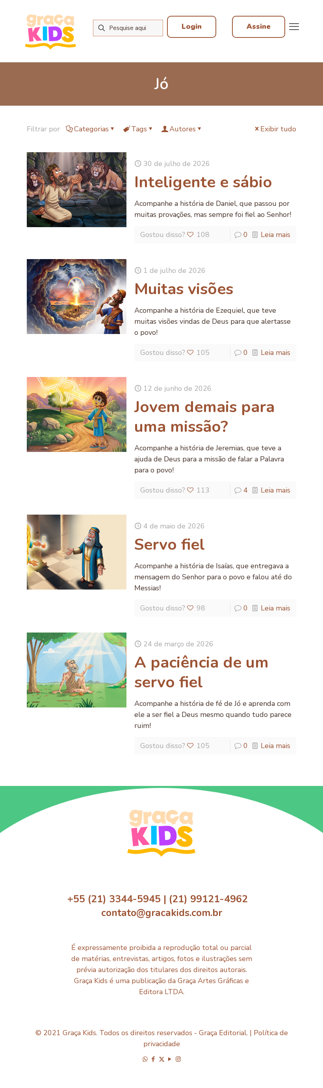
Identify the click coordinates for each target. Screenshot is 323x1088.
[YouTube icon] (170, 1059)
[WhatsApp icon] (145, 1059)
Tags (139, 129)
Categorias (91, 129)
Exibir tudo (278, 129)
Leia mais (275, 234)
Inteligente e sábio (203, 182)
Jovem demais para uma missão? (204, 416)
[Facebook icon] (153, 1059)
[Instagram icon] (178, 1059)
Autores (182, 129)
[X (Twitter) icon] (162, 1059)
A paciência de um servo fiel (201, 672)
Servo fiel (169, 544)
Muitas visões (183, 289)
